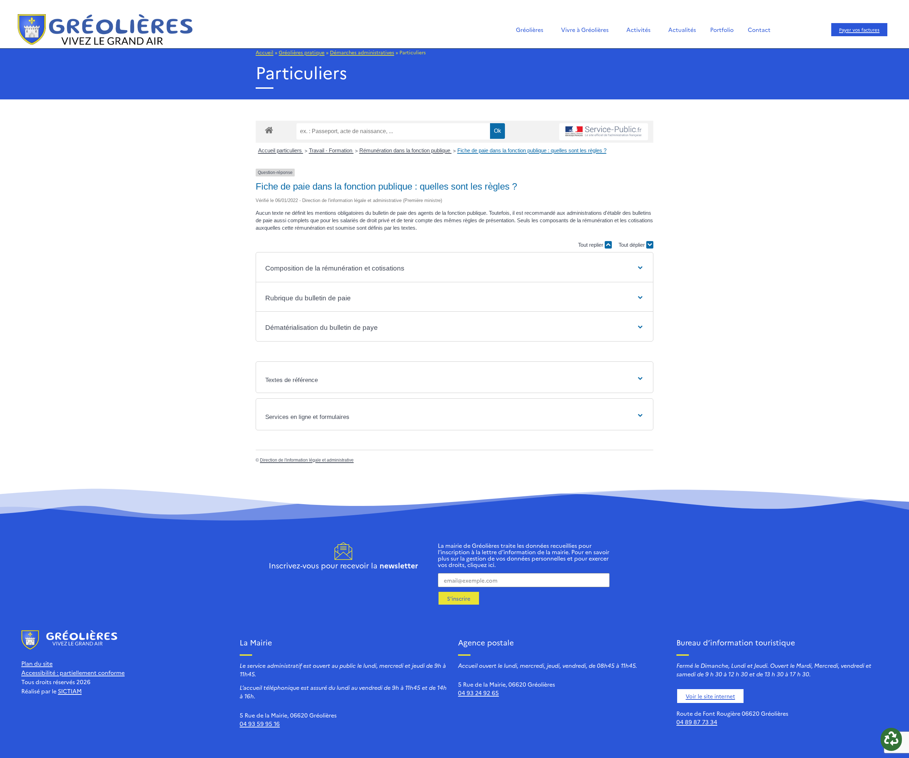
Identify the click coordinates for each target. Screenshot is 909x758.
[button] (454, 268)
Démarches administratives (362, 52)
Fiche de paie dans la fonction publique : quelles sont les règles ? (531, 150)
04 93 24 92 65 (478, 693)
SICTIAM (70, 691)
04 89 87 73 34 (696, 722)
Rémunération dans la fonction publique (405, 150)
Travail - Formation (331, 150)
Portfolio (722, 29)
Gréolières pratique (302, 52)
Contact (759, 29)
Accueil (264, 52)
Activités (638, 29)
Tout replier (591, 245)
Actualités (682, 29)
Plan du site (37, 663)
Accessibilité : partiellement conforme (73, 672)
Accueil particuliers (280, 150)
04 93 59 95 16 (260, 723)
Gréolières (529, 29)
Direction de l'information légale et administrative (307, 460)
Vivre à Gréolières (585, 29)
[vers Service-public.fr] (603, 132)
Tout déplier (632, 245)
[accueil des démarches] (269, 129)
